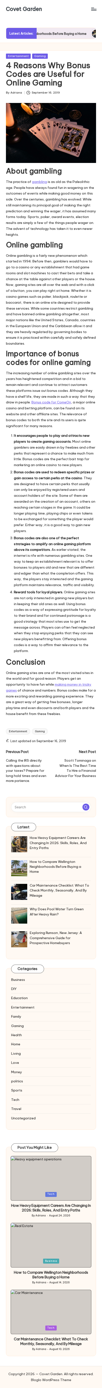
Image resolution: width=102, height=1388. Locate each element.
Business (18, 979)
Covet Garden (24, 9)
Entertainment (18, 56)
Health (16, 1035)
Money (16, 1072)
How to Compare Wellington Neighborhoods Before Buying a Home (51, 1274)
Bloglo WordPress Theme (51, 1380)
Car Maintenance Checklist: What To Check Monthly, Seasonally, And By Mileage (51, 1341)
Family (16, 1016)
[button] (85, 807)
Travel (16, 1109)
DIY (14, 989)
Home (15, 1044)
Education (19, 998)
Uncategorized (23, 1118)
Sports (16, 1090)
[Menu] (93, 9)
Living (16, 1053)
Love (15, 1062)
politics (17, 1081)
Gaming (40, 56)
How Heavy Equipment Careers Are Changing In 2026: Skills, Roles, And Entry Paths (51, 1207)
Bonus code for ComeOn (51, 402)
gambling (39, 181)
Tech (15, 1099)
